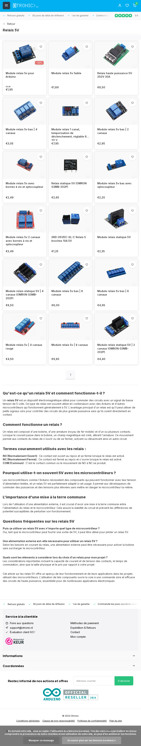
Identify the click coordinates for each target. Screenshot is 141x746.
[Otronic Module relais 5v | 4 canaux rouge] (24, 326)
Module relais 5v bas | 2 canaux (113, 131)
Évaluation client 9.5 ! (22, 632)
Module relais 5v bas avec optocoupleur (114, 185)
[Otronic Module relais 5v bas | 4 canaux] (24, 111)
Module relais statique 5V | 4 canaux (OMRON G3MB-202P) (25, 294)
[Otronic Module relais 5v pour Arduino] (24, 55)
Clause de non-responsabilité (58, 720)
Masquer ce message (41, 740)
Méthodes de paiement (84, 623)
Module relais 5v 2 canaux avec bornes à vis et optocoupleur (23, 241)
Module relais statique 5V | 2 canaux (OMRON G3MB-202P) (116, 348)
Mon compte (78, 636)
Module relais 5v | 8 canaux (69, 344)
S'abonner (124, 680)
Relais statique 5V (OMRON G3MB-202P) (69, 185)
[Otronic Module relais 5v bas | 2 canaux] (116, 111)
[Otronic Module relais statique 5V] (116, 219)
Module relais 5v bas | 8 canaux (67, 292)
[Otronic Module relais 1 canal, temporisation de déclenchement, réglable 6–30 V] (70, 111)
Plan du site (115, 720)
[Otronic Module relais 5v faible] (70, 55)
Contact (75, 632)
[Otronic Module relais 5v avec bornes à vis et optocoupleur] (24, 165)
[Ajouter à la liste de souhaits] (41, 46)
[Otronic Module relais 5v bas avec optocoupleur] (116, 165)
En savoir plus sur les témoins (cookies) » (92, 740)
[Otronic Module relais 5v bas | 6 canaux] (116, 273)
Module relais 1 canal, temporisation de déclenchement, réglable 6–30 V (69, 134)
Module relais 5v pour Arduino (20, 75)
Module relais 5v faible (66, 73)
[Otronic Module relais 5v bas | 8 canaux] (70, 273)
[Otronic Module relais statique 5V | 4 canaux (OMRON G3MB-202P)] (24, 273)
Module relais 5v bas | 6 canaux (113, 292)
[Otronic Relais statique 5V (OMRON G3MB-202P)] (70, 165)
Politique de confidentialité (92, 720)
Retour (11, 23)
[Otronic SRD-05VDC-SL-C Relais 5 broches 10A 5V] (70, 219)
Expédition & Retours (83, 627)
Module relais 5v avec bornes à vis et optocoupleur (24, 185)
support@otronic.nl (21, 627)
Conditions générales (28, 720)
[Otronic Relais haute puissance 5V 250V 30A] (116, 55)
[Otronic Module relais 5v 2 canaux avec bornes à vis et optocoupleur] (24, 219)
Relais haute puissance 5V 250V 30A (114, 75)
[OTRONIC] (26, 5)
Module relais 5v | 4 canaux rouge (24, 346)
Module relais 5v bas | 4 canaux (21, 131)
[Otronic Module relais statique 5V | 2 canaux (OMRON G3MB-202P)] (116, 326)
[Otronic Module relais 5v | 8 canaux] (70, 326)
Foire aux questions (22, 623)
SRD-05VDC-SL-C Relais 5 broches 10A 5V (68, 239)
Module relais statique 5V (114, 237)
